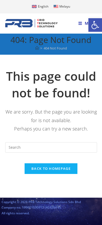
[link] (95, 25)
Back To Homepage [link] (51, 168)
